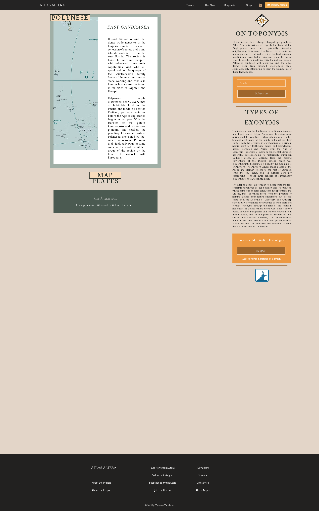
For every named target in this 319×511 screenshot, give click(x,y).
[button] (190, 5)
